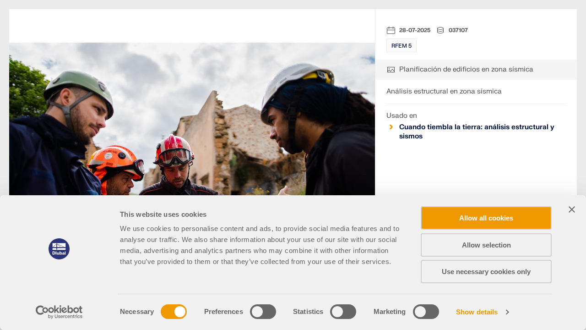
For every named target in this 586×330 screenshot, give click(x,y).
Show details (477, 312)
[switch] (263, 311)
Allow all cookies (486, 218)
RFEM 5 (401, 46)
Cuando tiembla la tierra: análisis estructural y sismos (476, 132)
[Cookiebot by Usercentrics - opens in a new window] (59, 312)
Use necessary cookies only (486, 271)
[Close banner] (572, 209)
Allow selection (486, 245)
